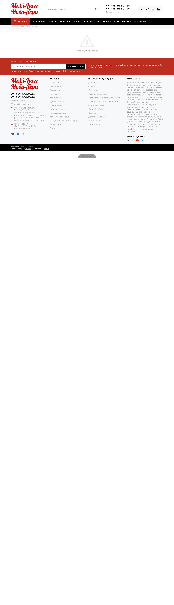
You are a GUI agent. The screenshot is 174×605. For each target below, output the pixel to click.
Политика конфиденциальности (104, 98)
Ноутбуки (54, 94)
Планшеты (55, 90)
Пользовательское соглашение (103, 101)
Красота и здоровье (59, 117)
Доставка (39, 21)
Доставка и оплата (97, 117)
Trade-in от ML (111, 21)
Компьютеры (56, 98)
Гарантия (64, 21)
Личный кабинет (96, 109)
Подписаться (75, 66)
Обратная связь (96, 105)
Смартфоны (55, 82)
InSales (46, 149)
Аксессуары (55, 124)
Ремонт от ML (92, 21)
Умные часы (55, 86)
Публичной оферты (71, 71)
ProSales (28, 149)
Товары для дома (58, 113)
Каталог (22, 21)
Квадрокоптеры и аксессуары (64, 120)
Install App (87, 156)
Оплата (51, 21)
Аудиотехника (57, 101)
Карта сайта (30, 146)
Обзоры (76, 21)
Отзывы (126, 21)
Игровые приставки (59, 109)
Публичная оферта (97, 94)
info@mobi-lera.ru (22, 104)
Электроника (56, 105)
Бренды (54, 128)
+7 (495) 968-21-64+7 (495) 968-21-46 (118, 7)
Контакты (140, 21)
